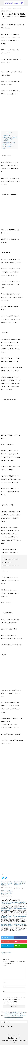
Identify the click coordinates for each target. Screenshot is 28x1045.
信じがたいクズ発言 (7, 144)
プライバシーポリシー (17, 1034)
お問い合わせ (9, 1034)
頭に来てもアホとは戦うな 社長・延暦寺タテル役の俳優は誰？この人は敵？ (6, 883)
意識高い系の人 (8, 139)
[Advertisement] (14, 113)
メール (4, 986)
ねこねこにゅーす (14, 1038)
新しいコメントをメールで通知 (10, 1001)
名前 (4, 982)
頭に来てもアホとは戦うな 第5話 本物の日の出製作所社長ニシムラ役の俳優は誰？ (7, 892)
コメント (5, 965)
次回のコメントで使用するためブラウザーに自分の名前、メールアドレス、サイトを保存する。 (14, 998)
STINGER (14, 1042)
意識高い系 (4, 954)
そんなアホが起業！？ (8, 146)
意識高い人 (7, 140)
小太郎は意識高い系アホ (8, 142)
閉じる (10, 132)
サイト (4, 991)
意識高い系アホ (6, 135)
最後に (4, 148)
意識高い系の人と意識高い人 (9, 137)
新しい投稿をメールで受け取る (10, 1003)
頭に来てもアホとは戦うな (7, 952)
